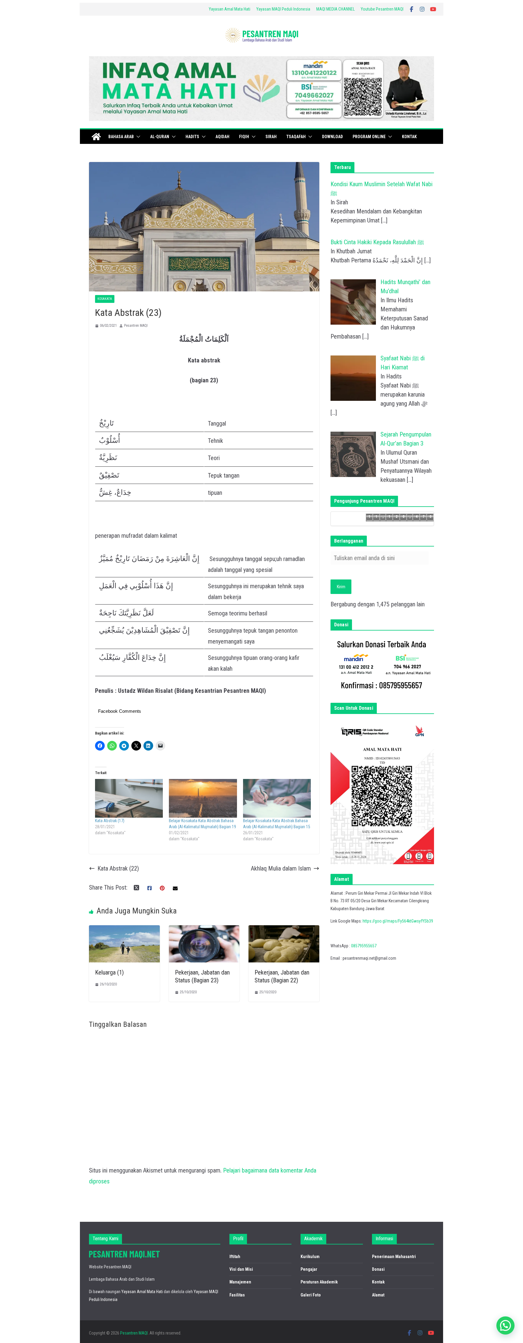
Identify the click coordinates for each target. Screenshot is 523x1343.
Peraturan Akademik (319, 1282)
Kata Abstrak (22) (118, 868)
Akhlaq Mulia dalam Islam (281, 868)
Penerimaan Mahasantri (394, 1256)
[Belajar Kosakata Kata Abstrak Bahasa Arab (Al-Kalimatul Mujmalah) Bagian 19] (203, 798)
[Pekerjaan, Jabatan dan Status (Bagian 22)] (283, 930)
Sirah (271, 136)
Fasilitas (237, 1295)
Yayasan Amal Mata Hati (229, 9)
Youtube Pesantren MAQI (382, 9)
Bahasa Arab (121, 136)
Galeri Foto (311, 1295)
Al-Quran (159, 136)
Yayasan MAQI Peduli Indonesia (283, 9)
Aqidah (222, 136)
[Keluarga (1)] (124, 930)
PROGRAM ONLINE (369, 136)
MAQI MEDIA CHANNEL (335, 9)
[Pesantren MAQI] (96, 136)
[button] (137, 136)
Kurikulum (310, 1256)
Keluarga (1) (109, 972)
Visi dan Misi (241, 1269)
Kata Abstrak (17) (109, 820)
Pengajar (309, 1269)
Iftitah (234, 1256)
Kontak (409, 136)
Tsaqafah (296, 136)
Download (332, 136)
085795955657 (364, 945)
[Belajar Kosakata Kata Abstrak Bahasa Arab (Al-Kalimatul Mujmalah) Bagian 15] (277, 798)
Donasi (378, 1269)
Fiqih (244, 136)
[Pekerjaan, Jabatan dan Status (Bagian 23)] (204, 930)
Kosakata (104, 298)
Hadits (192, 136)
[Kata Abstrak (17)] (129, 798)
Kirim (341, 586)
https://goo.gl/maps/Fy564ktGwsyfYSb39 (398, 921)
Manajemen (240, 1282)
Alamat (378, 1295)
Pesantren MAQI (136, 325)
